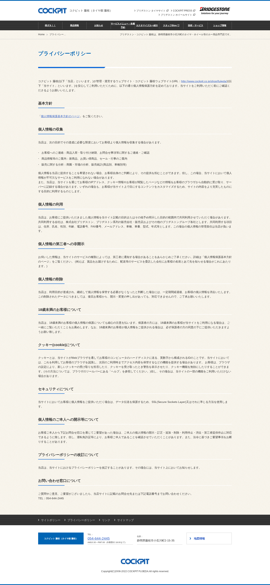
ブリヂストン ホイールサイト (176, 14)
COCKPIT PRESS (182, 10)
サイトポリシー (50, 520)
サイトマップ (125, 520)
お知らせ (98, 25)
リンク (106, 520)
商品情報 (74, 25)
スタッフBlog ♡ (171, 25)
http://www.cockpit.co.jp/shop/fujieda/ (204, 81)
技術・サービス (195, 25)
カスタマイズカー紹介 (147, 25)
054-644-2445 (99, 538)
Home (41, 34)
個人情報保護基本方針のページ (60, 116)
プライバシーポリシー (81, 520)
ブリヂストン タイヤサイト (150, 10)
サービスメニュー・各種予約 (123, 25)
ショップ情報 (219, 25)
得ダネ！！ (50, 25)
